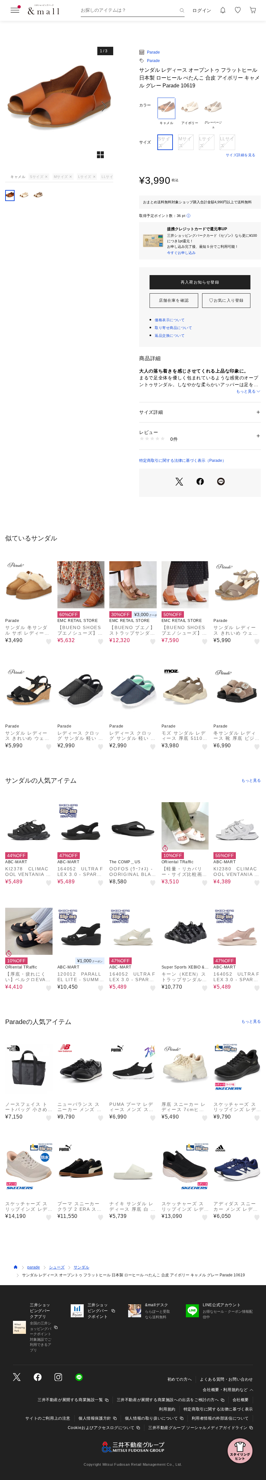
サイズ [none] (145, 142)
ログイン (202, 10)
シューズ (57, 1267)
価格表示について (170, 320)
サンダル (81, 1267)
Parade (153, 52)
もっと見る (246, 391)
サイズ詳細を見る (241, 155)
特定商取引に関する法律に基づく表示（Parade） (182, 460)
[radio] (166, 113)
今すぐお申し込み (181, 253)
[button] (59, 106)
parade (33, 1267)
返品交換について (170, 335)
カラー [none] (145, 105)
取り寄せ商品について (173, 328)
